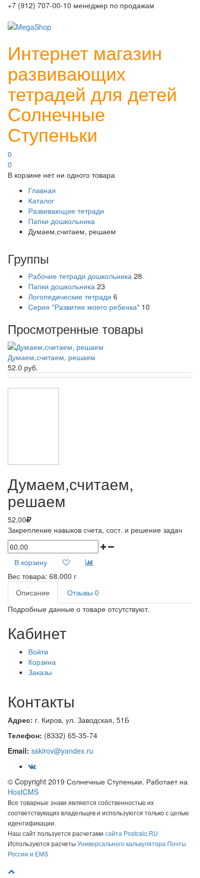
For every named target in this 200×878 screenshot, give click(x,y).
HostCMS (23, 792)
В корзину (30, 562)
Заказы (40, 672)
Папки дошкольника (61, 221)
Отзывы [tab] (83, 592)
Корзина (42, 662)
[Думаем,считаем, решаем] (56, 346)
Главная (42, 190)
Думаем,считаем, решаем (51, 357)
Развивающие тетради (66, 211)
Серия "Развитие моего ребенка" (83, 307)
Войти (38, 651)
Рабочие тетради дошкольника (80, 276)
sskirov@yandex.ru (62, 750)
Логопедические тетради (69, 296)
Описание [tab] (33, 592)
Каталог (41, 200)
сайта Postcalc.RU (131, 833)
